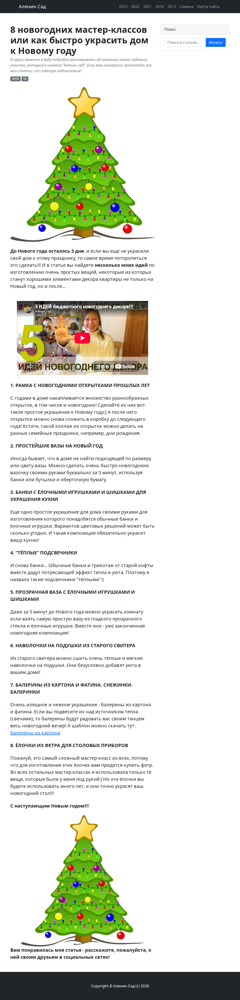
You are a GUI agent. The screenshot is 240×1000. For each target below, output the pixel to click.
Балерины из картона (35, 732)
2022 (135, 6)
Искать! (216, 42)
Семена (187, 6)
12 (24, 79)
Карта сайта (208, 6)
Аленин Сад (32, 6)
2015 (172, 6)
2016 (159, 6)
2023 (123, 6)
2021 (147, 6)
